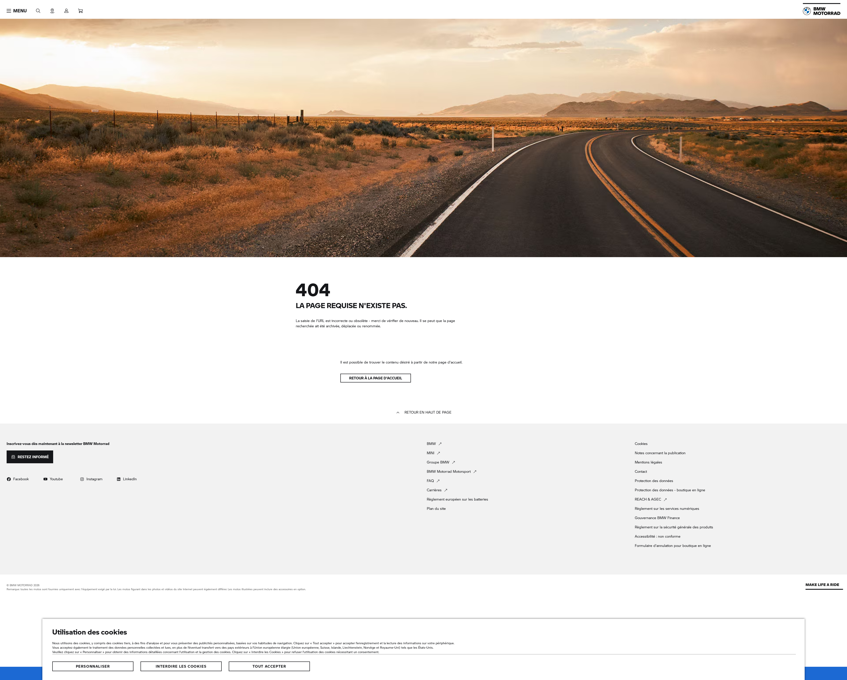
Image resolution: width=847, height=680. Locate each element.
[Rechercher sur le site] (38, 9)
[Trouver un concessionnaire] (52, 9)
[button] (17, 11)
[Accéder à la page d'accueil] (821, 11)
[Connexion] (66, 9)
